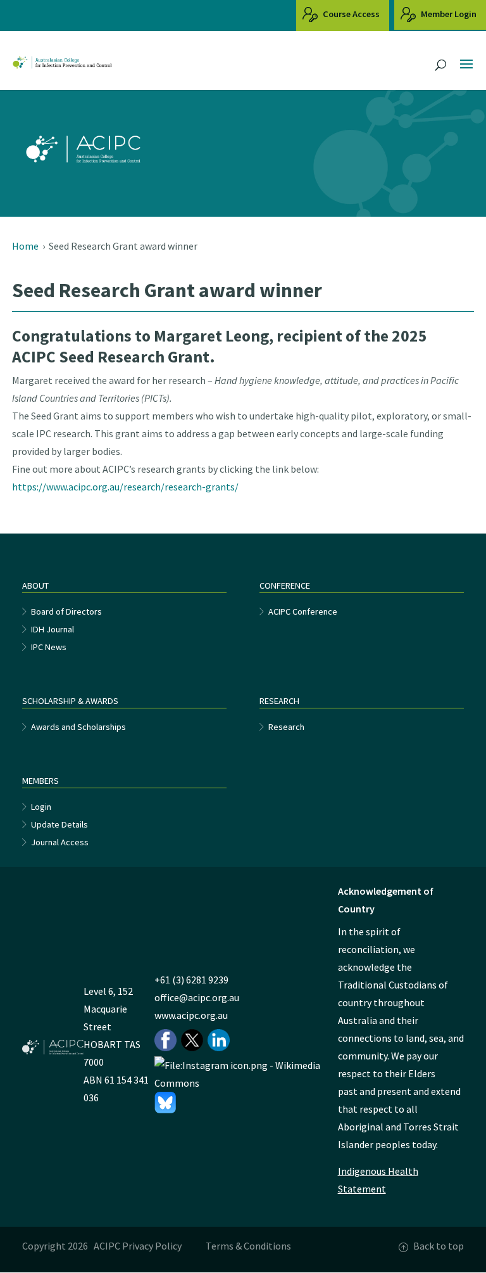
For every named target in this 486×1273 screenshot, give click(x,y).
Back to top (438, 1245)
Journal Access (60, 842)
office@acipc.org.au (196, 997)
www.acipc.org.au (191, 1015)
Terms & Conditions (248, 1245)
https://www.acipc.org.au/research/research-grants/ (125, 486)
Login (41, 806)
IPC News (48, 647)
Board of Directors (66, 611)
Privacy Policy (152, 1245)
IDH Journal (52, 629)
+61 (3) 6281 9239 (191, 979)
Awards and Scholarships (78, 726)
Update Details (59, 824)
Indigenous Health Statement (378, 1180)
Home (25, 246)
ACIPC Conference (302, 611)
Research (286, 726)
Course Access (350, 14)
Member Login (448, 14)
